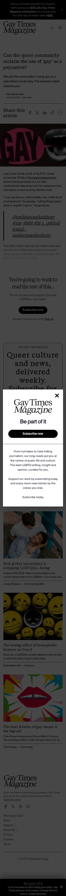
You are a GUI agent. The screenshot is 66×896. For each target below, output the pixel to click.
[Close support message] (57, 395)
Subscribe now (33, 433)
